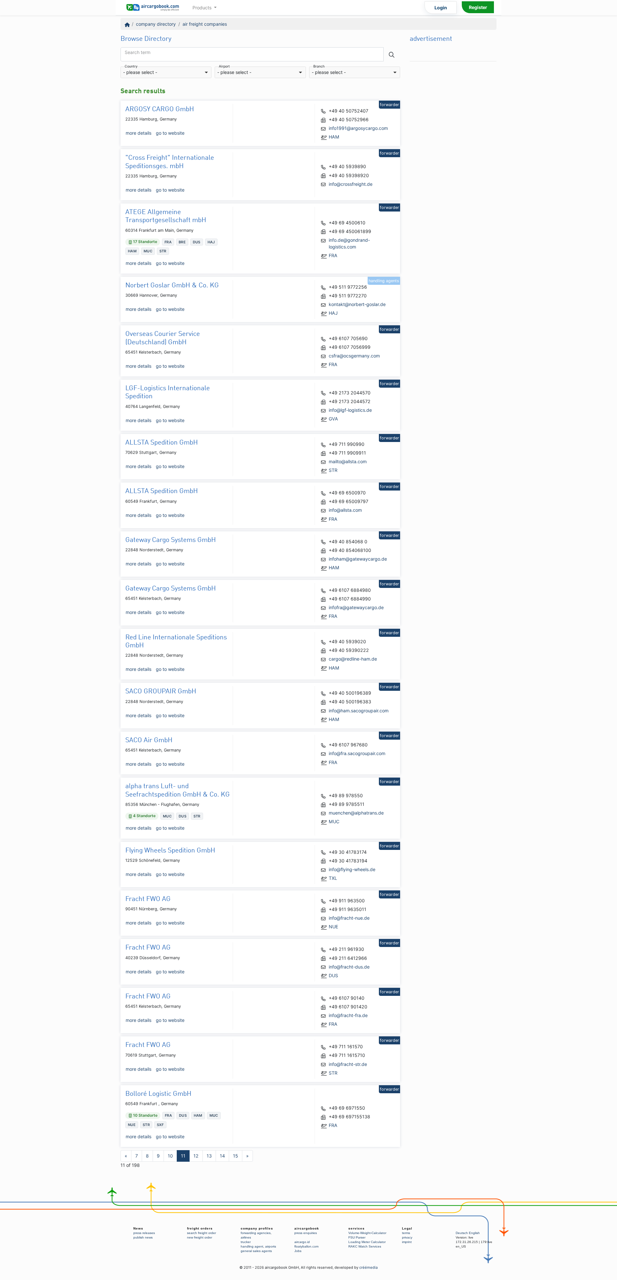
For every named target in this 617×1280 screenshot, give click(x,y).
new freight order (199, 1237)
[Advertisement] (453, 161)
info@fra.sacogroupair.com (357, 753)
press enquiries (305, 1233)
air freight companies (205, 24)
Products (202, 7)
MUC (334, 821)
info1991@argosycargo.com (358, 128)
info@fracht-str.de (348, 1064)
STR (333, 470)
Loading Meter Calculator (367, 1242)
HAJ (333, 313)
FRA (333, 255)
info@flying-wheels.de (352, 869)
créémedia (368, 1267)
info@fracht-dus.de (349, 966)
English (474, 1233)
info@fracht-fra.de (348, 1015)
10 (170, 1155)
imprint (407, 1242)
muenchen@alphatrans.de (356, 813)
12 (196, 1155)
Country (131, 66)
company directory (156, 24)
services (356, 1228)
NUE (333, 926)
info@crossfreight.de (350, 184)
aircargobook (306, 1228)
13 (209, 1155)
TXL (333, 878)
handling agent (252, 1246)
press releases (144, 1233)
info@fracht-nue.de (349, 918)
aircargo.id (302, 1242)
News (138, 1228)
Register (478, 7)
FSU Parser (356, 1237)
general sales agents (256, 1251)
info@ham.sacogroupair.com (359, 710)
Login (440, 7)
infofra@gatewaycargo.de (356, 607)
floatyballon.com (306, 1246)
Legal (407, 1228)
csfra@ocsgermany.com (354, 355)
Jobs (297, 1251)
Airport (224, 66)
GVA (333, 418)
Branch (319, 66)
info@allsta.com (345, 510)
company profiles (257, 1228)
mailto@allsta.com (348, 461)
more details (138, 133)
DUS (333, 975)
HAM (334, 137)
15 (235, 1155)
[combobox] (166, 72)
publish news (143, 1237)
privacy (407, 1237)
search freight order (201, 1233)
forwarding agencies (256, 1233)
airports (270, 1246)
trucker (246, 1242)
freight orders (200, 1228)
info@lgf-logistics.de (350, 410)
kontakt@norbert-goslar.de (357, 304)
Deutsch (462, 1233)
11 (183, 1155)
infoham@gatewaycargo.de (358, 559)
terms (406, 1233)
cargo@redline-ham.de (353, 659)
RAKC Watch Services (364, 1246)
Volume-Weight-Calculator (367, 1233)
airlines (246, 1237)
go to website (170, 133)
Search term (137, 52)
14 (222, 1155)
